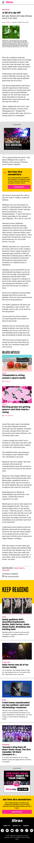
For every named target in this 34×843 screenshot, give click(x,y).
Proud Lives (6, 662)
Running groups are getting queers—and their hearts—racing (16, 409)
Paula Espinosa (8, 415)
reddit (26, 830)
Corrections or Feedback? (10, 574)
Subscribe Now (19, 187)
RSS (31, 830)
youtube (12, 830)
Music (4, 617)
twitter (7, 830)
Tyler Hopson (7, 22)
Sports (4, 405)
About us (6, 825)
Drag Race (5, 744)
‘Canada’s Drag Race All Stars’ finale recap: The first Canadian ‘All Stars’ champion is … (16, 751)
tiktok (21, 830)
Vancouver (6, 9)
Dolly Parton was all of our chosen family (15, 666)
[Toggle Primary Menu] (3, 2)
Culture (16, 568)
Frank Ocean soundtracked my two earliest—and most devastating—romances (16, 705)
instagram (17, 830)
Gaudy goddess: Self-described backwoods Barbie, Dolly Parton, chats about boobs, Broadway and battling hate (16, 624)
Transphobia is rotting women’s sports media (13, 376)
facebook (2, 830)
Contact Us (16, 825)
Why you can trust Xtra (12, 576)
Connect (26, 825)
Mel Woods (7, 381)
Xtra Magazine (10, 2)
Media (4, 373)
